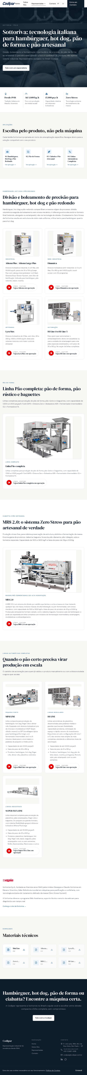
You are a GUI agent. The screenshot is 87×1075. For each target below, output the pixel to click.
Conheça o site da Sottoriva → (14, 906)
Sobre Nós (25, 3)
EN (63, 4)
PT (58, 4)
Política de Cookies (53, 1070)
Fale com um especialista (16, 68)
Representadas (38, 3)
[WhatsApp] (66, 1059)
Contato (52, 3)
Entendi (79, 1070)
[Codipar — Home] (9, 4)
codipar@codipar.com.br (72, 1055)
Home (17, 3)
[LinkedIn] (62, 1059)
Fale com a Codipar (43, 1018)
